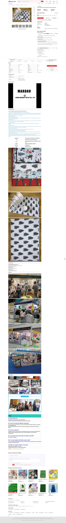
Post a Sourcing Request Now (27, 464)
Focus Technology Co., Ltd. (28, 520)
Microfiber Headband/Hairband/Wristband (49, 501)
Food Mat (37, 512)
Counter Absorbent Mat (16, 509)
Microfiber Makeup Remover (11, 502)
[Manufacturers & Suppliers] (12, 1)
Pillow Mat (46, 512)
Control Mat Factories (28, 512)
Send (13, 464)
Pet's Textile (46, 502)
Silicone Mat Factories (17, 512)
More (8, 515)
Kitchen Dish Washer (41, 512)
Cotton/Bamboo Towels (35, 502)
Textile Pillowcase (22, 502)
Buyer (42, 3)
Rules (57, 3)
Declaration (40, 520)
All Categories (10, 3)
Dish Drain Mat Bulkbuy (19, 514)
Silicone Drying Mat (11, 509)
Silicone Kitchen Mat (51, 512)
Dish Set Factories (23, 512)
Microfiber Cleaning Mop (10, 501)
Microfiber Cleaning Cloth (35, 501)
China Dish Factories (11, 512)
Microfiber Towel (22, 501)
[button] (43, 61)
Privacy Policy (43, 520)
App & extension (49, 3)
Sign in (57, 1)
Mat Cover (33, 512)
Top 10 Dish (10, 514)
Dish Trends (14, 514)
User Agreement (36, 520)
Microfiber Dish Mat (23, 509)
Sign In (38, 56)
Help (45, 3)
